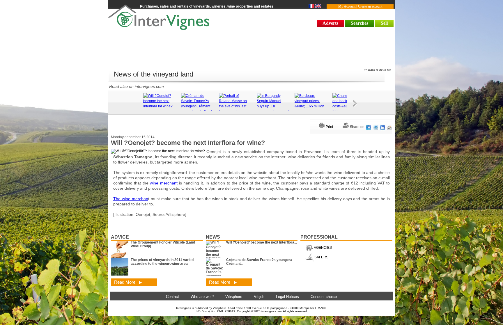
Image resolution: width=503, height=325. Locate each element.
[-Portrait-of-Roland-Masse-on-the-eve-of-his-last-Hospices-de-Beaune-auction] (236, 106)
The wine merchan (130, 198)
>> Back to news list (377, 69)
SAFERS (321, 257)
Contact (172, 296)
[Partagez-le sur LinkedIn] (382, 127)
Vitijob (259, 296)
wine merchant (164, 183)
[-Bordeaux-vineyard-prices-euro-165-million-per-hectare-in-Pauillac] (312, 106)
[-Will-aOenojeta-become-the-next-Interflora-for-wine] (160, 101)
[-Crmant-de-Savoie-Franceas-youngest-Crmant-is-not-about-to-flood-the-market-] (198, 106)
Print (329, 127)
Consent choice (324, 296)
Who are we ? (202, 296)
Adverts (330, 23)
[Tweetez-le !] (376, 127)
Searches (359, 23)
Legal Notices (287, 296)
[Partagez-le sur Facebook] (369, 127)
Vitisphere (233, 296)
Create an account (370, 6)
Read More (125, 282)
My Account (346, 6)
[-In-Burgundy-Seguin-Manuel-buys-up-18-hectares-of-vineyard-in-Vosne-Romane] (274, 106)
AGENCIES (322, 248)
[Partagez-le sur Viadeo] (389, 127)
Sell (384, 23)
